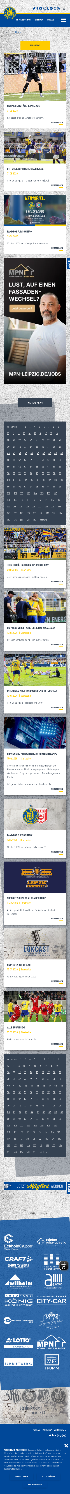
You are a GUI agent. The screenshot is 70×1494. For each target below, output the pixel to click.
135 (8, 519)
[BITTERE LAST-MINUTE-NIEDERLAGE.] (35, 148)
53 (25, 459)
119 (21, 506)
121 (33, 506)
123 (46, 506)
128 (21, 513)
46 (44, 453)
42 (20, 453)
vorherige (12, 426)
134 (60, 513)
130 (34, 513)
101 (15, 493)
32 (19, 446)
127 (15, 513)
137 (21, 519)
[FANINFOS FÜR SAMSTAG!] (35, 814)
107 (55, 493)
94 (31, 486)
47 (49, 453)
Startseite (26, 569)
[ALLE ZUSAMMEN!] (35, 1006)
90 (8, 486)
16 (40, 433)
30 (8, 446)
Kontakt (37, 1429)
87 (49, 479)
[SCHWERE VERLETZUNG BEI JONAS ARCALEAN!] (35, 607)
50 (8, 459)
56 (43, 459)
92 (19, 486)
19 (57, 433)
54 (31, 459)
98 (54, 486)
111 (28, 499)
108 (8, 499)
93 (25, 486)
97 (48, 486)
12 (19, 433)
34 (31, 446)
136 (15, 519)
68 (54, 466)
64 (31, 466)
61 (14, 466)
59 (60, 459)
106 (48, 493)
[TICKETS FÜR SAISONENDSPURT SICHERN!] (35, 544)
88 (55, 479)
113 (40, 499)
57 (48, 459)
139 (34, 519)
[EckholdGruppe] (18, 1242)
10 (8, 433)
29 (60, 439)
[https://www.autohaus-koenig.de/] (18, 1300)
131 (41, 513)
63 (25, 466)
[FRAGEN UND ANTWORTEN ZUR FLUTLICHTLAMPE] (35, 733)
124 (52, 506)
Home (6, 31)
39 (60, 446)
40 (8, 453)
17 (46, 433)
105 (41, 493)
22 (19, 439)
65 (37, 466)
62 (19, 466)
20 (8, 439)
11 (13, 433)
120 (27, 506)
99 (60, 486)
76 (43, 473)
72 (19, 473)
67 (48, 466)
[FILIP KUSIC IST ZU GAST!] (35, 944)
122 (39, 506)
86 (44, 479)
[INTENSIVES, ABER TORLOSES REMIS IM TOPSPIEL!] (35, 670)
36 (43, 446)
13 (24, 433)
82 (20, 479)
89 (61, 479)
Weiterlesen (57, 122)
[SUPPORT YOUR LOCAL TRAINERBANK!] (35, 877)
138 (28, 519)
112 (34, 499)
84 (32, 479)
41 (14, 453)
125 (59, 506)
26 (43, 439)
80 (8, 479)
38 (54, 446)
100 (8, 493)
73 (25, 473)
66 (43, 466)
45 (38, 453)
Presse (50, 19)
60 (8, 466)
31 (14, 446)
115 (52, 499)
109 (15, 499)
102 (21, 493)
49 (61, 453)
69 (60, 466)
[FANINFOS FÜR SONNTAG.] (35, 210)
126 (8, 513)
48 (55, 453)
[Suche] (64, 8)
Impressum (47, 1429)
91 (14, 486)
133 (53, 513)
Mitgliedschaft (23, 19)
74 (31, 473)
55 (37, 459)
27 (48, 439)
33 (25, 446)
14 (30, 433)
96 (43, 486)
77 (48, 473)
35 (37, 446)
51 (14, 459)
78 (54, 473)
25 (37, 439)
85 (38, 479)
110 (22, 499)
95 (37, 486)
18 (51, 433)
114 (46, 499)
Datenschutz (60, 1429)
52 (19, 459)
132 (47, 513)
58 (54, 459)
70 (8, 473)
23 (25, 439)
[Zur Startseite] (10, 13)
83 (26, 479)
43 (26, 453)
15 (35, 433)
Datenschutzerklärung (12, 1468)
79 (60, 473)
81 (14, 479)
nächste (43, 519)
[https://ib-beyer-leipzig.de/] (51, 1262)
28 (54, 439)
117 (8, 506)
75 (37, 473)
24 (31, 439)
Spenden (39, 19)
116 (58, 499)
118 (14, 506)
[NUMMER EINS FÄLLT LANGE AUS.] (35, 77)
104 (35, 493)
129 (28, 513)
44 (32, 453)
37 (48, 446)
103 (28, 493)
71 (14, 473)
